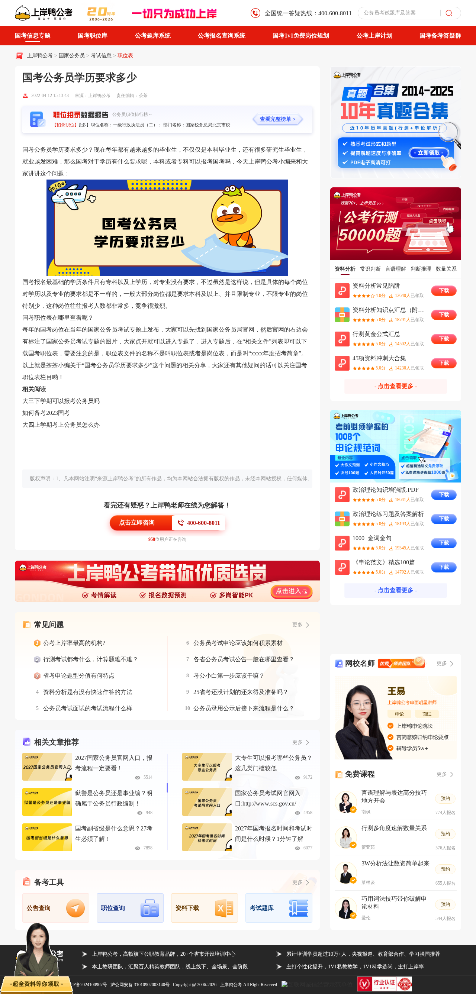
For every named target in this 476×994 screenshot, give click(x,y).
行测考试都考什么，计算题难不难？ (90, 659)
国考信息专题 (33, 35)
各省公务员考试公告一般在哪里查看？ (244, 659)
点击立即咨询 (137, 522)
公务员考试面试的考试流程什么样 (87, 708)
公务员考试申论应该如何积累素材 (238, 643)
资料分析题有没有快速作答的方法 (87, 692)
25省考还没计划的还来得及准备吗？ (241, 692)
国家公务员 (72, 55)
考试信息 (102, 55)
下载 (444, 290)
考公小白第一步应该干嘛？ (229, 675)
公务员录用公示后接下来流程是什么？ (244, 708)
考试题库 (262, 908)
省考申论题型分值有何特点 (79, 675)
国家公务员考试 (67, 341)
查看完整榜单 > (278, 119)
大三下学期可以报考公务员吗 (61, 401)
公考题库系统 (153, 35)
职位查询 (113, 908)
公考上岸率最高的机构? (74, 643)
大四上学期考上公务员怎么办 (61, 425)
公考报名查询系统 (221, 35)
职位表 (125, 55)
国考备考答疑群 (440, 35)
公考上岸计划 (374, 35)
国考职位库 (92, 35)
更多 (297, 742)
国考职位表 (37, 317)
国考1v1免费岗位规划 (301, 35)
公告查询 (39, 908)
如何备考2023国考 (46, 413)
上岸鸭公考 (40, 55)
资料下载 (187, 908)
